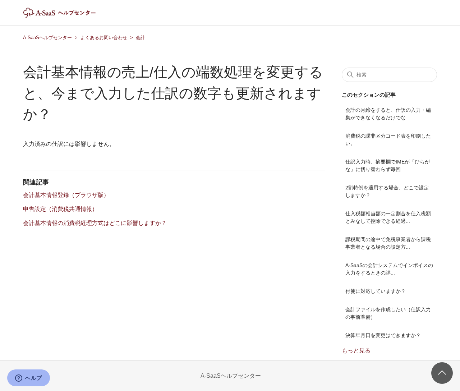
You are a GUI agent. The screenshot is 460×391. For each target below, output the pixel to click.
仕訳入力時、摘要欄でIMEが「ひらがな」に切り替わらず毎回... (387, 165)
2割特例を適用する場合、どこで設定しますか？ (387, 191)
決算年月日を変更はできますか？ (383, 335)
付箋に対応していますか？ (375, 291)
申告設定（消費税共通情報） (60, 209)
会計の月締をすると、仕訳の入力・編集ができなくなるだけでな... (388, 113)
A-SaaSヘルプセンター (47, 37)
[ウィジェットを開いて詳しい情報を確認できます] (28, 378)
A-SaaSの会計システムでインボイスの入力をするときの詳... (389, 269)
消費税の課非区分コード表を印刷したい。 (388, 139)
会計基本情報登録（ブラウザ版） (66, 195)
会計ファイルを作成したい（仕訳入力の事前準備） (388, 313)
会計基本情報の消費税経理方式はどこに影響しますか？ (95, 223)
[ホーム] (65, 16)
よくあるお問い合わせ (103, 37)
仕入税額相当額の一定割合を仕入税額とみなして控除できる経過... (388, 217)
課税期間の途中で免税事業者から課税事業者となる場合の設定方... (388, 243)
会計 (140, 37)
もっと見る (356, 351)
